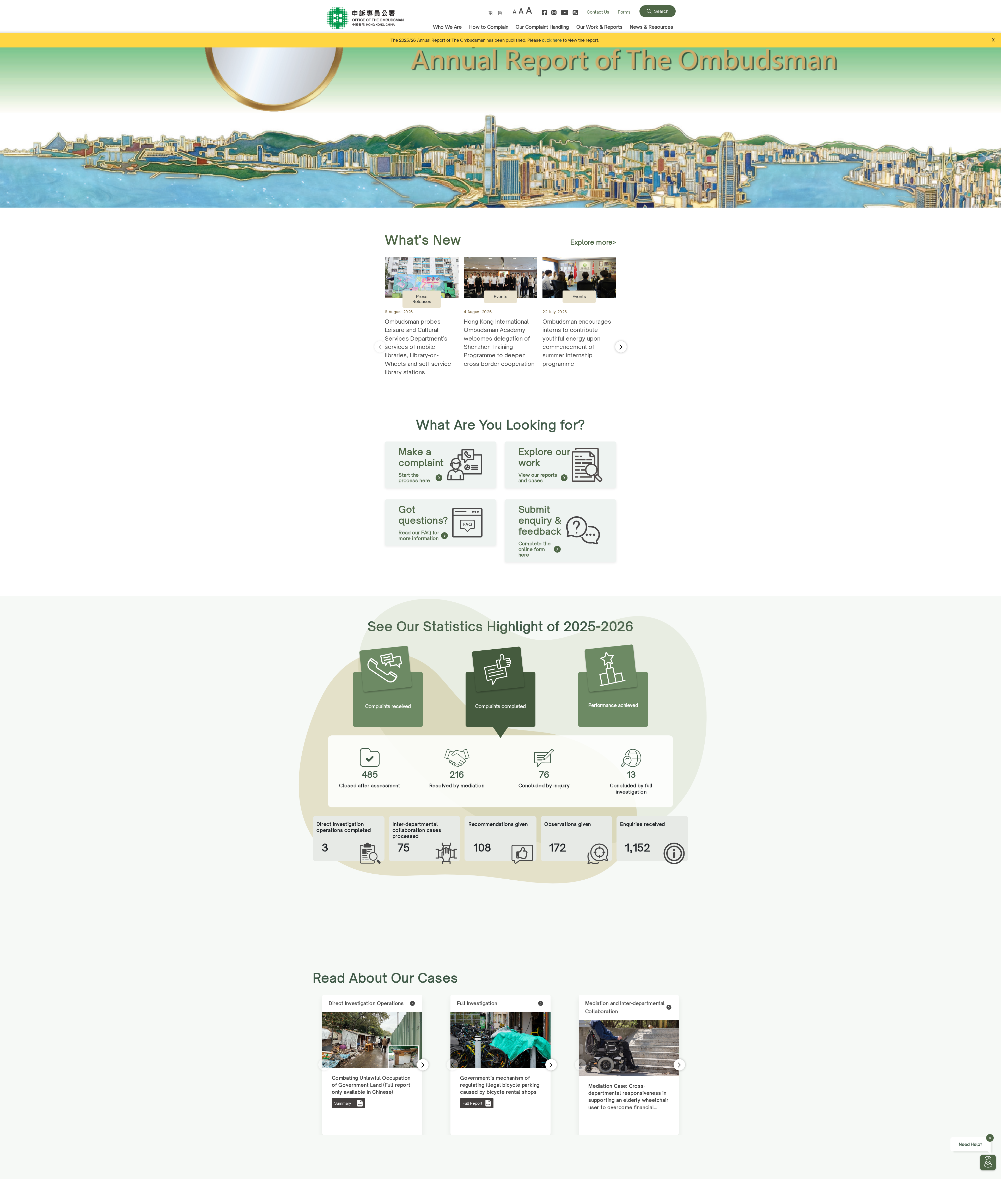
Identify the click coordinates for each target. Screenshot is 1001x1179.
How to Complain (488, 27)
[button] (995, 127)
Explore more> (593, 242)
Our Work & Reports (599, 27)
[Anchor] (374, 18)
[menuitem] (490, 12)
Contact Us (598, 12)
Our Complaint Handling (542, 27)
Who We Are (447, 27)
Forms (624, 12)
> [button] (416, 1064)
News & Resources (651, 27)
